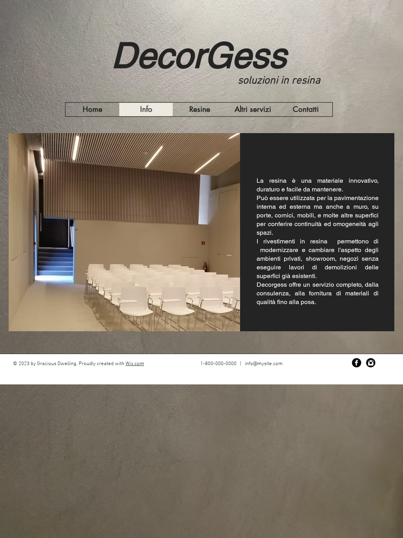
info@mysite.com (264, 364)
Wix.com (135, 364)
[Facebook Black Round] (356, 362)
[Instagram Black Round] (370, 362)
